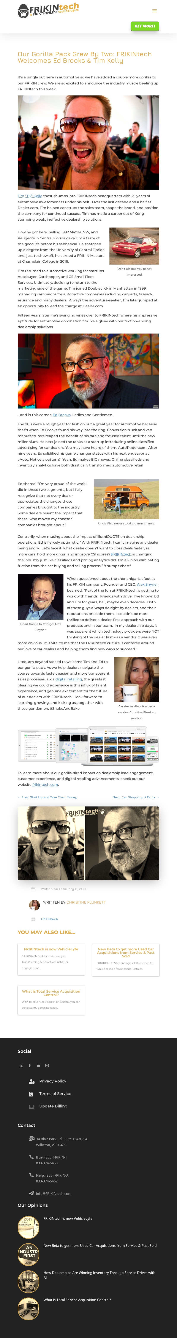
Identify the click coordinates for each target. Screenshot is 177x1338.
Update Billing (53, 1106)
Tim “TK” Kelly (30, 196)
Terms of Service (55, 1093)
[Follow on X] (21, 1065)
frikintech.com (45, 785)
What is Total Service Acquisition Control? (51, 993)
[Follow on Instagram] (47, 1065)
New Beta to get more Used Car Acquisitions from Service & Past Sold (126, 952)
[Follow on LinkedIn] (38, 1065)
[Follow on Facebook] (29, 1065)
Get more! (145, 25)
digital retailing (68, 679)
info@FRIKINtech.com (53, 1193)
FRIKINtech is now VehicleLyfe (51, 949)
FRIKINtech (121, 554)
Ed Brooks (62, 415)
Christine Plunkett (86, 902)
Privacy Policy (52, 1081)
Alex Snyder (147, 584)
